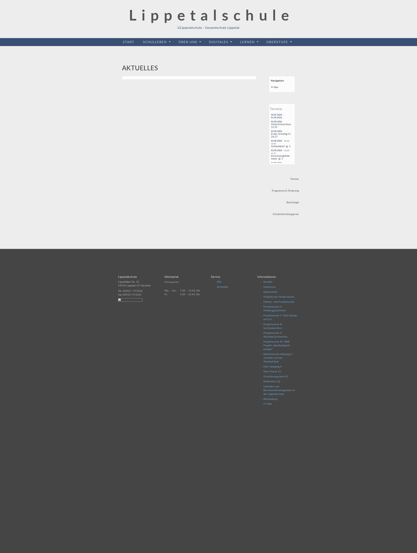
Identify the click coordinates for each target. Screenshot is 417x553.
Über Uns (188, 42)
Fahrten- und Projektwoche (279, 302)
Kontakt (267, 282)
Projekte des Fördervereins (278, 297)
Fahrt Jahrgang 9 (272, 367)
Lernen (248, 42)
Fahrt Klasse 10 (272, 371)
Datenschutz (270, 292)
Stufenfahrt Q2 (271, 381)
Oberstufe (277, 42)
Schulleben (155, 42)
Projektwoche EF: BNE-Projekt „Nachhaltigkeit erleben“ (277, 346)
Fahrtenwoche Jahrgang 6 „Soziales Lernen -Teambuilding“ (277, 358)
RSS (219, 282)
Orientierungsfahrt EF (275, 376)
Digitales (219, 42)
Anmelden (222, 287)
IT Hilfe (267, 404)
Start (128, 42)
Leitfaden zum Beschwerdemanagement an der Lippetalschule (279, 390)
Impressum (269, 287)
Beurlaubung (270, 399)
